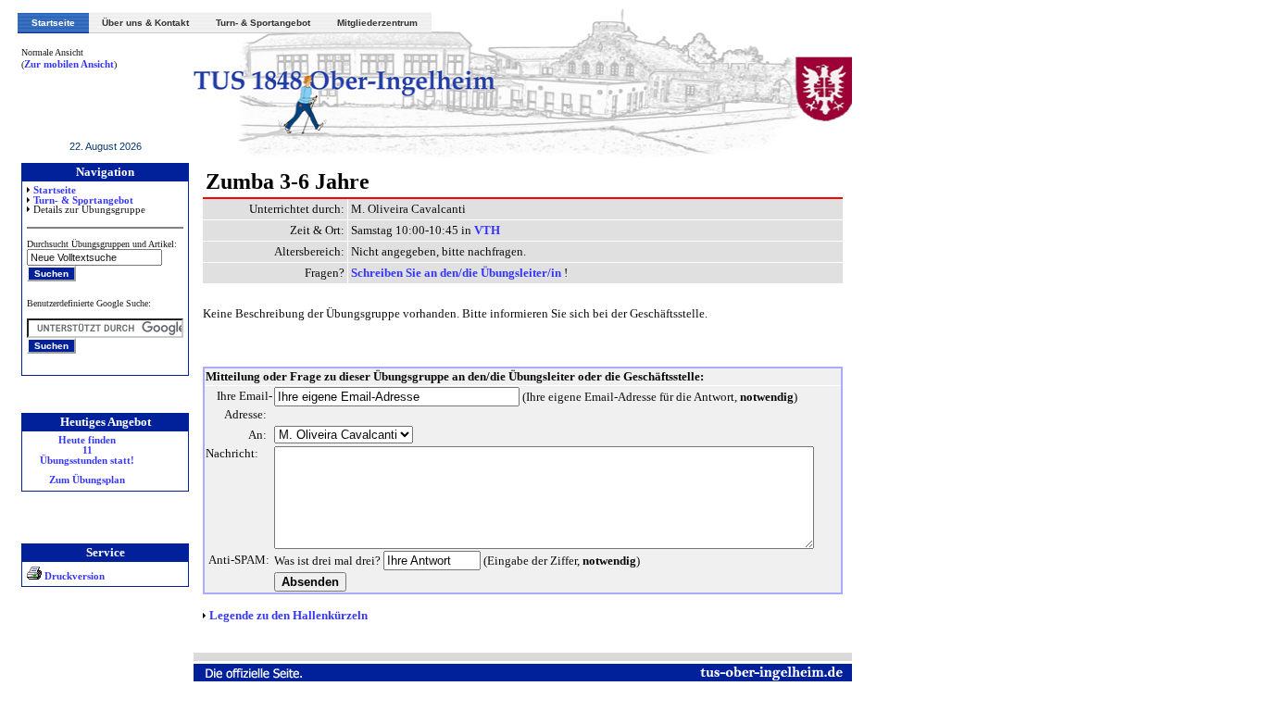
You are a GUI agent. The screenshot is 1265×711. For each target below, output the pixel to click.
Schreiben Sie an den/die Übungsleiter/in (457, 273)
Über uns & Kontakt (145, 23)
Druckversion (73, 576)
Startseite (53, 23)
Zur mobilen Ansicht (69, 64)
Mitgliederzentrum (377, 23)
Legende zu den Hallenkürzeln (288, 615)
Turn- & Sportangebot (263, 23)
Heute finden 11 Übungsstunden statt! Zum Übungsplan (87, 460)
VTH (487, 230)
